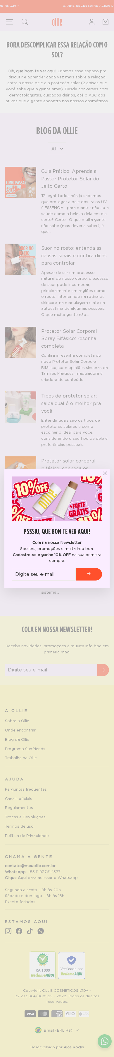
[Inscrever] (89, 574)
